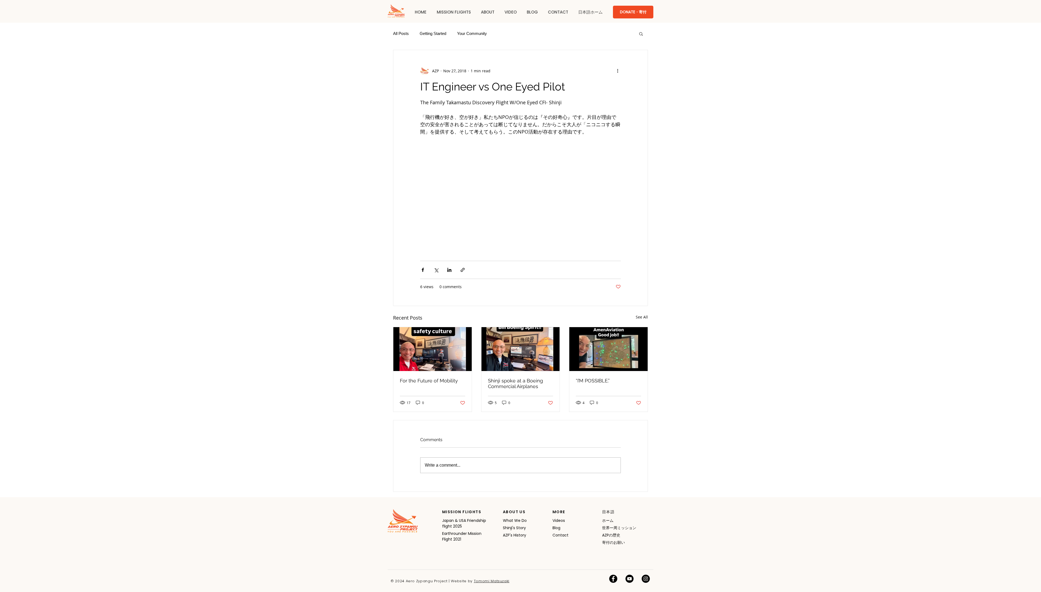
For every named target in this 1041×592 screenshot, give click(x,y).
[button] (454, 12)
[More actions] (617, 70)
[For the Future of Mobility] (432, 349)
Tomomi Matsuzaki (491, 581)
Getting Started (433, 33)
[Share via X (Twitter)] (436, 269)
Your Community (472, 33)
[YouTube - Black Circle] (629, 579)
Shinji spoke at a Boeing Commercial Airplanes (515, 383)
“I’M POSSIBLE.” (593, 380)
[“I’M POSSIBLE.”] (608, 349)
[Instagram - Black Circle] (646, 579)
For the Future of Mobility (429, 380)
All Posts (401, 33)
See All (642, 317)
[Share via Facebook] (422, 269)
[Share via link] (462, 269)
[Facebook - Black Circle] (613, 579)
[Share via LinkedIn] (449, 269)
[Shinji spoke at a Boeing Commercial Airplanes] (520, 349)
